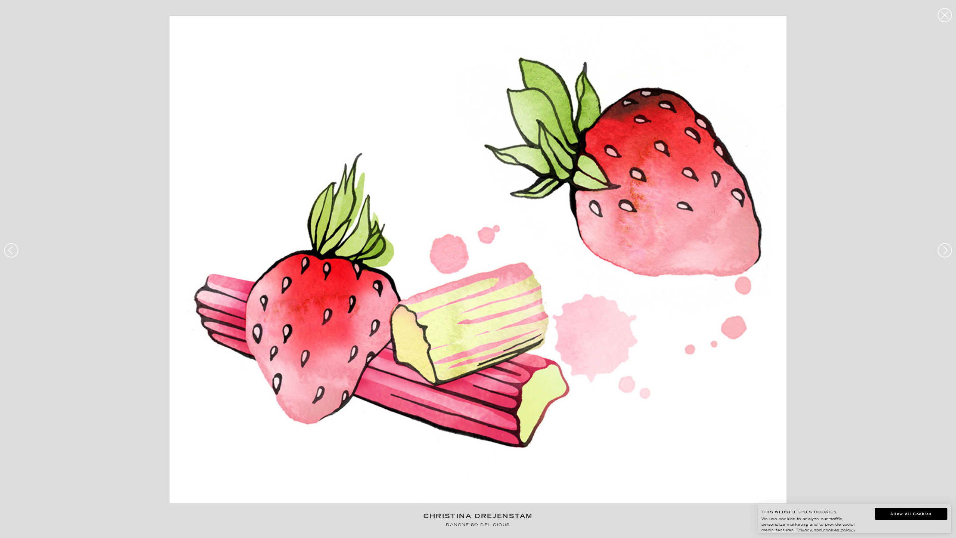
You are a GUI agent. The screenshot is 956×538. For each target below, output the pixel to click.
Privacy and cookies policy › (826, 530)
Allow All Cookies (911, 514)
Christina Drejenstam (478, 516)
